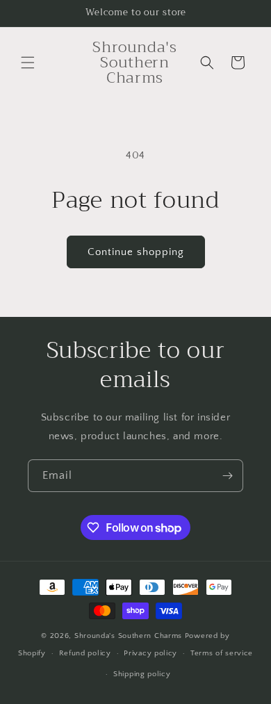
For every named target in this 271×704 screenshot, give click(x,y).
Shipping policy (142, 674)
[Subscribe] (227, 475)
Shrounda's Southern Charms (129, 636)
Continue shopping (136, 252)
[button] (28, 62)
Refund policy (85, 653)
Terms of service (221, 653)
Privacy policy (150, 653)
